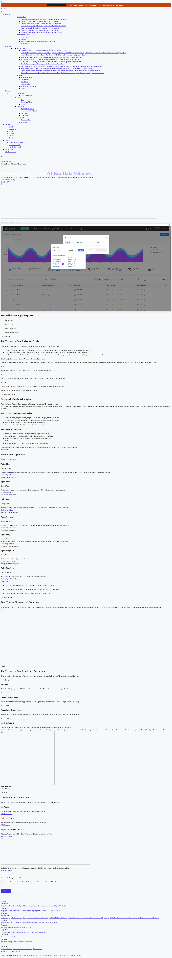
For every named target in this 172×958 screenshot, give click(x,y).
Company (8, 124)
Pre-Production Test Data (132, 918)
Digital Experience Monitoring (149, 918)
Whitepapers (25, 113)
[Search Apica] (2, 158)
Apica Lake (15, 906)
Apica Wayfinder (60, 906)
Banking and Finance (27, 77)
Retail (23, 88)
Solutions (8, 46)
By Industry (20, 75)
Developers (20, 118)
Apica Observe (23, 906)
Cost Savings (5, 918)
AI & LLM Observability (58, 918)
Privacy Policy (5, 955)
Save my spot (120, 5)
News (11, 136)
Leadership (12, 129)
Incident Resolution (42, 918)
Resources (8, 91)
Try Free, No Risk (6, 949)
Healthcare (24, 82)
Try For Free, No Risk (16, 142)
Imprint (49, 955)
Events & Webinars (27, 102)
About (11, 127)
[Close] (1, 156)
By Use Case (21, 48)
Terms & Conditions (26, 955)
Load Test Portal (14, 145)
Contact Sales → (36, 899)
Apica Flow (6, 906)
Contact (11, 138)
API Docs (24, 122)
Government (25, 79)
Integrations (25, 37)
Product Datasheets (27, 109)
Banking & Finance (7, 922)
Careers (11, 133)
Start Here (20, 93)
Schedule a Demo (10, 152)
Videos (23, 104)
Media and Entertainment (29, 86)
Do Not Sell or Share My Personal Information (66, 955)
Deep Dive (20, 106)
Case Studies (25, 115)
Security (23, 39)
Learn (19, 97)
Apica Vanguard (49, 906)
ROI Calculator (37, 949)
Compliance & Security (89, 918)
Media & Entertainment (46, 922)
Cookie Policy (14, 955)
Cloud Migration (102, 918)
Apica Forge (40, 906)
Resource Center (26, 95)
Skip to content (5, 2)
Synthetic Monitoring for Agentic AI (22, 918)
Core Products (21, 17)
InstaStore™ (25, 43)
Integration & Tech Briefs (29, 111)
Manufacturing (25, 84)
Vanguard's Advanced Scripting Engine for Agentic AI (38, 41)
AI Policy (36, 955)
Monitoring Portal (15, 147)
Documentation (26, 120)
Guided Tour (9, 149)
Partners (11, 131)
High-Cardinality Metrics (116, 918)
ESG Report (43, 955)
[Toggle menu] (1, 11)
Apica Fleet (32, 906)
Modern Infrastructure (75, 918)
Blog (22, 100)
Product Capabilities (23, 35)
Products (7, 14)
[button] (7, 475)
